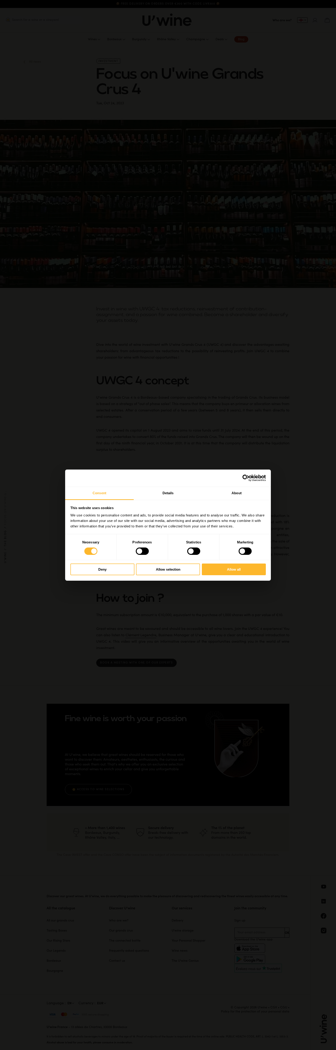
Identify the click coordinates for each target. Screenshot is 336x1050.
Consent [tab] (99, 493)
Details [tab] (168, 493)
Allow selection (168, 569)
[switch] (142, 551)
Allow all (234, 569)
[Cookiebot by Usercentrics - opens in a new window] (246, 478)
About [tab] (237, 493)
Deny (102, 569)
